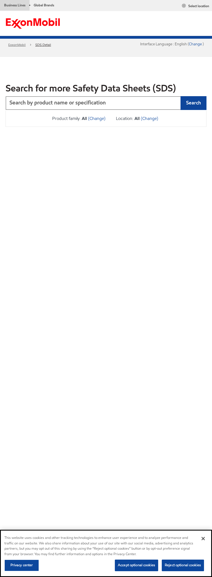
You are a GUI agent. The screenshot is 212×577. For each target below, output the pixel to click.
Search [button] (193, 102)
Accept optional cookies (136, 565)
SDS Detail (43, 44)
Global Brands (44, 5)
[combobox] (106, 103)
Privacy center (21, 565)
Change (196, 44)
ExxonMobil (17, 44)
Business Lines (14, 5)
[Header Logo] (33, 23)
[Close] (203, 539)
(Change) (96, 118)
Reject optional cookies (183, 565)
